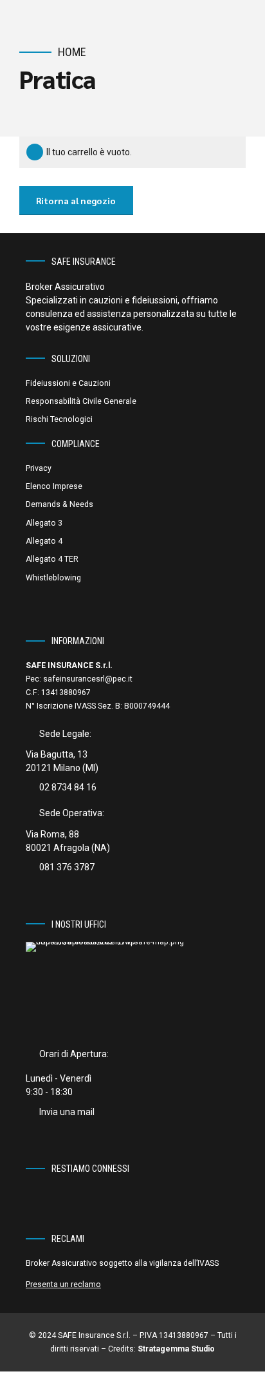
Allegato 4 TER (52, 559)
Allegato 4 (44, 541)
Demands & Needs (59, 504)
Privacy (38, 468)
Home (72, 52)
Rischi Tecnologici (59, 419)
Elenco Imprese (54, 486)
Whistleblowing (53, 577)
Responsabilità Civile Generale (81, 401)
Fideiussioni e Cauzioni (68, 383)
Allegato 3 (44, 523)
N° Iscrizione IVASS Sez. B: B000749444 (98, 706)
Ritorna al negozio (76, 200)
